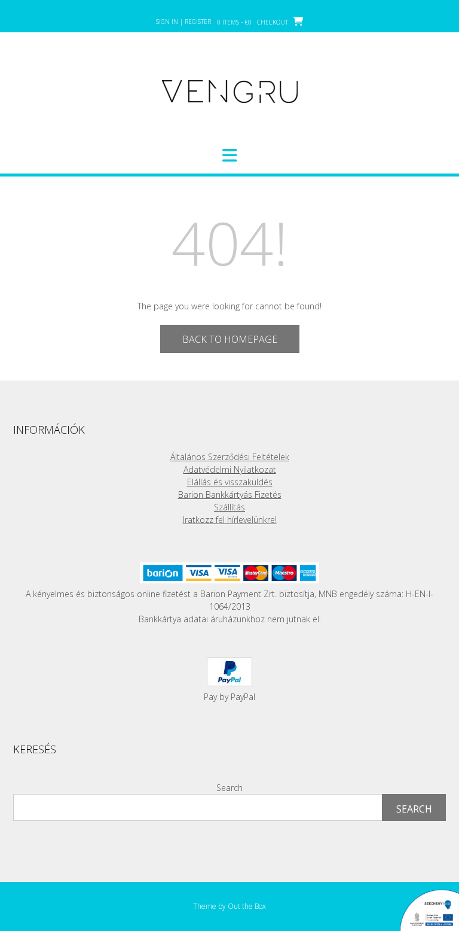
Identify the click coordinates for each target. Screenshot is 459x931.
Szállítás (229, 507)
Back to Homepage (229, 339)
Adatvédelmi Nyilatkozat (229, 469)
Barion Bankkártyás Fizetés (229, 494)
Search (229, 787)
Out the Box (247, 906)
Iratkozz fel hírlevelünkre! (230, 519)
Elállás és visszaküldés (230, 482)
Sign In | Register (183, 21)
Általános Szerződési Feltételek (229, 457)
